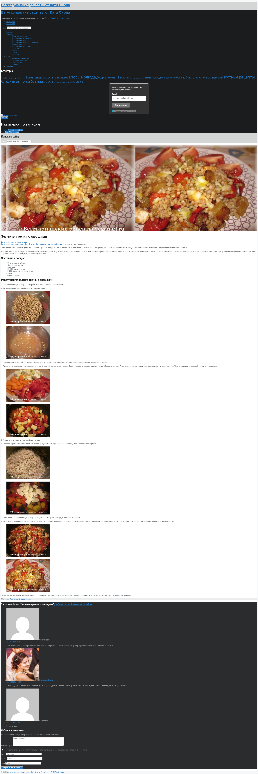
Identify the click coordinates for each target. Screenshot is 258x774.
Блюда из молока (18, 78)
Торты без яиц (76, 82)
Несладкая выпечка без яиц (168, 77)
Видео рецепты (62, 78)
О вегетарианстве (19, 60)
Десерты (101, 77)
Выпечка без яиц (18, 44)
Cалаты (6, 77)
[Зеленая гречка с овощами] (70, 230)
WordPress (45, 772)
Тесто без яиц (62, 82)
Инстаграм (10, 22)
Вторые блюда (82, 77)
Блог (8, 56)
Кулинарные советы (20, 58)
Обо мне (9, 66)
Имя (3, 754)
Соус (45, 82)
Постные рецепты (19, 36)
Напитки (15, 48)
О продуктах (17, 62)
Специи (15, 64)
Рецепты (9, 34)
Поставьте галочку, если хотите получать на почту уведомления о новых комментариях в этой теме (45, 750)
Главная (9, 32)
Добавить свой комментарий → (73, 604)
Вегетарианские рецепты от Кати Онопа (17, 244)
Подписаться (121, 105)
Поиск (3, 28)
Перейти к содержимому (61, 18)
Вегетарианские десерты (22, 46)
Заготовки (16, 54)
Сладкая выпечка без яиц (22, 81)
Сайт (3, 763)
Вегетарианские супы (20, 40)
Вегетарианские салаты (22, 38)
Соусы (14, 52)
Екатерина (14, 599)
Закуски (15, 50)
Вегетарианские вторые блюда (25, 42)
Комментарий (6, 746)
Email (3, 759)
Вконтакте (10, 24)
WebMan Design (57, 772)
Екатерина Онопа (46, 680)
